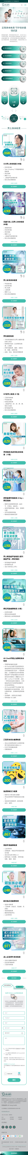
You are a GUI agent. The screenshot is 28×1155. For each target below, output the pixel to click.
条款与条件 (11, 1148)
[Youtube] (10, 1127)
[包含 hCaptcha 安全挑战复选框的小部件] (12, 1074)
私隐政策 (18, 1048)
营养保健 (12, 1119)
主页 (2, 1117)
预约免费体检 (7, 985)
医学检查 (12, 1117)
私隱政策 (17, 1148)
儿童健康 (20, 1119)
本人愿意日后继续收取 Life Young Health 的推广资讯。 (15, 1054)
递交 (14, 1080)
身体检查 (20, 1117)
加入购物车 (14, 186)
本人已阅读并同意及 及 (15, 1049)
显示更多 (14, 978)
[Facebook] (3, 1127)
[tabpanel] (14, 15)
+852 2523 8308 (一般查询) (7, 1114)
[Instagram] (6, 1127)
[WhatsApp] (14, 1127)
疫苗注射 (3, 1119)
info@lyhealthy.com (5, 1111)
